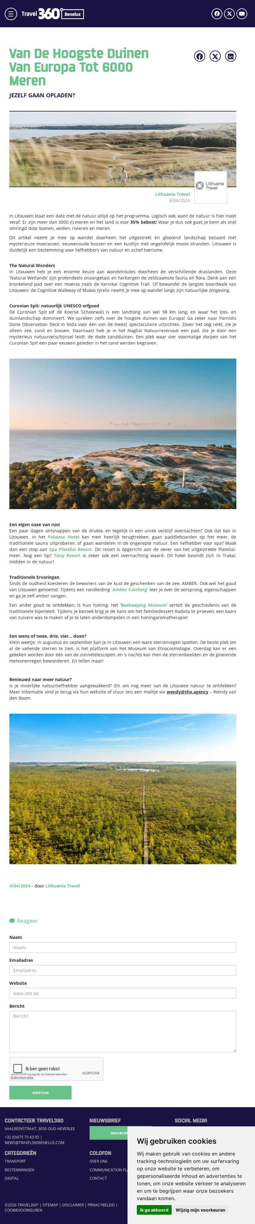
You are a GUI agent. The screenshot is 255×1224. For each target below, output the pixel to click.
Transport (15, 1161)
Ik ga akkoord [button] (154, 1210)
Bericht (17, 1006)
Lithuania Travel (62, 886)
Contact (98, 1178)
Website (18, 983)
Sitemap (50, 1205)
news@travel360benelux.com (34, 1142)
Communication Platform (116, 1170)
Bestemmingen (19, 1170)
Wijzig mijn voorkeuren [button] (200, 1210)
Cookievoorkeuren (23, 1210)
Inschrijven (121, 1133)
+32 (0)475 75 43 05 (22, 1137)
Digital (12, 1178)
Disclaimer (73, 1205)
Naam (15, 937)
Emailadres (21, 960)
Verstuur (40, 1092)
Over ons (99, 1161)
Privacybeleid (101, 1205)
